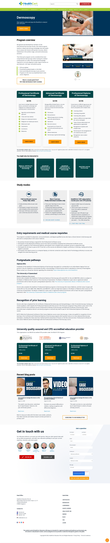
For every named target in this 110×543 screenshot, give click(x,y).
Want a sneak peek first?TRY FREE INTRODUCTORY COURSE (31, 81)
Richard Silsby (20, 450)
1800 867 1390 (86, 3)
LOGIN (85, 9)
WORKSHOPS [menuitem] (66, 502)
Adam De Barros (44, 450)
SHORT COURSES (51, 9)
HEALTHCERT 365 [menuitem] (67, 511)
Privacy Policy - (77, 535)
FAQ (80, 9)
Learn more (29, 141)
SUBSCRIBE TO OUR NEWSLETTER (75, 417)
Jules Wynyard (52, 450)
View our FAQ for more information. (43, 151)
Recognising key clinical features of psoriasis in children (53, 398)
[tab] (77, 79)
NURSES (71, 9)
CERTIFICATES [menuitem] (66, 499)
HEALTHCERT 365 (62, 9)
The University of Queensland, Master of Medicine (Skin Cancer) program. (46, 292)
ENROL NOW (24, 29)
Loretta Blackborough (36, 451)
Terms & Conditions (85, 535)
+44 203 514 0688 (22, 513)
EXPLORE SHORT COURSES (52, 220)
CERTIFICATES (25, 9)
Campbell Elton (28, 450)
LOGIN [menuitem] (64, 522)
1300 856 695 (28, 457)
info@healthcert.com (23, 517)
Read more (21, 411)
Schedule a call (48, 457)
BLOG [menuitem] (64, 517)
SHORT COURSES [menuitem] (67, 508)
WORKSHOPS (34, 9)
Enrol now (24, 358)
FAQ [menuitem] (64, 520)
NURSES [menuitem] (64, 514)
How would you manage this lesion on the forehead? (81, 398)
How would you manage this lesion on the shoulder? (29, 398)
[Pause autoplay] (75, 79)
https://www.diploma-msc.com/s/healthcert (65, 270)
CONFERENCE (43, 9)
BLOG (75, 9)
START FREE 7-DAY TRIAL (78, 223)
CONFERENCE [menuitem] (66, 505)
